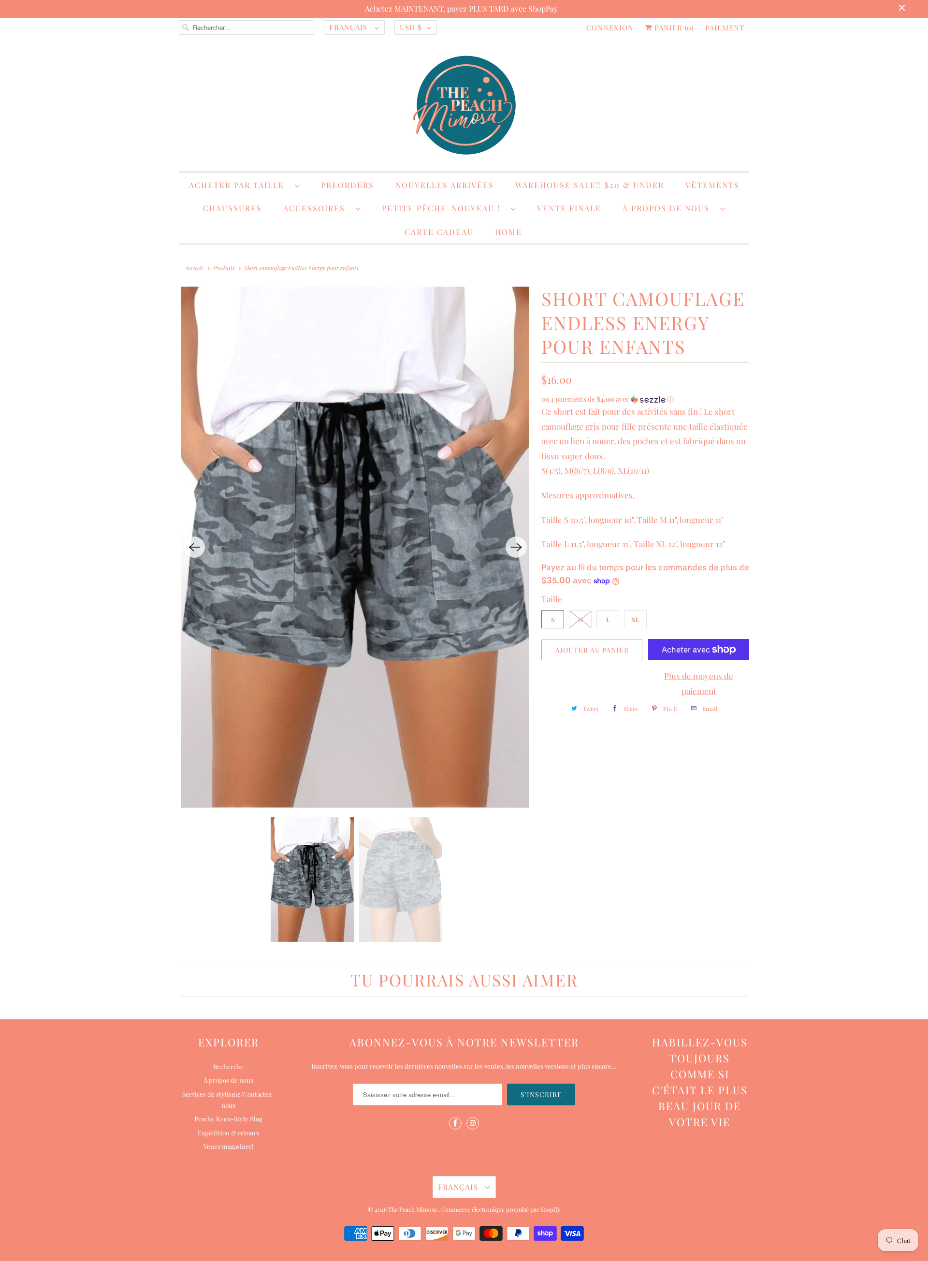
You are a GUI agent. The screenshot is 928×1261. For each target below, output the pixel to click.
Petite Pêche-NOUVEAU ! (444, 208)
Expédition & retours (229, 1133)
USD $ (411, 27)
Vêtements (712, 185)
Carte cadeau (439, 232)
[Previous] (194, 547)
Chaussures (232, 208)
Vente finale (569, 208)
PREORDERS (347, 185)
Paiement (724, 27)
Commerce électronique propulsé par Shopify (500, 1209)
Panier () (673, 27)
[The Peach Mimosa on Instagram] (472, 1123)
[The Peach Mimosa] (464, 107)
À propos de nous (669, 208)
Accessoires (317, 208)
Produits (224, 268)
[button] (645, 399)
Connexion (610, 27)
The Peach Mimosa (413, 1209)
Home (508, 232)
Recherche (228, 1066)
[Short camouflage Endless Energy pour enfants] (355, 547)
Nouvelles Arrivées (444, 185)
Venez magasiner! (228, 1146)
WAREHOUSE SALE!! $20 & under (589, 185)
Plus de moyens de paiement (698, 683)
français (349, 27)
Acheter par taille (239, 185)
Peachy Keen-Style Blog (228, 1119)
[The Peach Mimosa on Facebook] (455, 1123)
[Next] (516, 547)
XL (635, 619)
